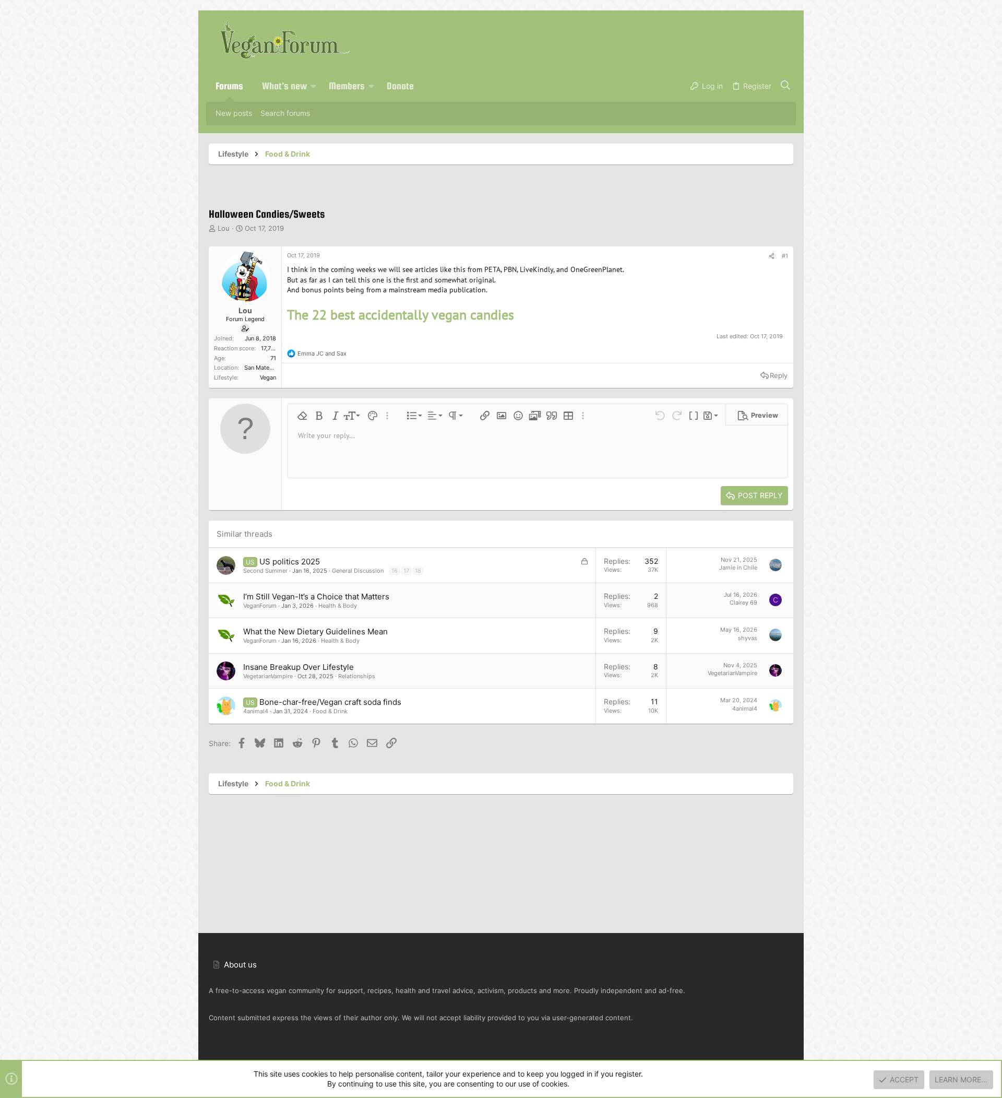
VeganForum (260, 605)
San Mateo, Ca (263, 367)
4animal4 (255, 711)
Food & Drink (330, 711)
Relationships (356, 676)
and (322, 353)
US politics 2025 (289, 561)
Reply (779, 375)
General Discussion (358, 570)
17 (406, 570)
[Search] (786, 86)
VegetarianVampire (268, 676)
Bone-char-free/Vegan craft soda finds (330, 702)
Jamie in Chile (738, 567)
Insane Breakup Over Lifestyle (298, 667)
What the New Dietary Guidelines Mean (315, 631)
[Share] (771, 256)
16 (394, 570)
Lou (224, 228)
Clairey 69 (743, 602)
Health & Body (337, 605)
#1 (785, 255)
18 (418, 570)
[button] (313, 86)
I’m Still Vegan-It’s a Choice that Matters (316, 596)
